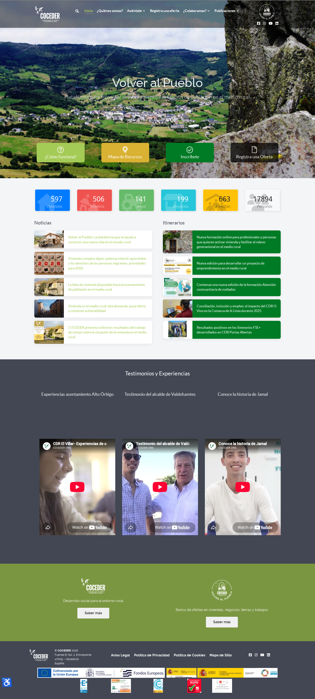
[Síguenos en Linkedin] (268, 655)
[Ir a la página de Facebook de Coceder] (250, 655)
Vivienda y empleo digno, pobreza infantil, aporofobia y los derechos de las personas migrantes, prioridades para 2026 (107, 263)
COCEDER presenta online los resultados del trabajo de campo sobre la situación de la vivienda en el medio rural (107, 332)
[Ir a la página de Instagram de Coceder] (256, 655)
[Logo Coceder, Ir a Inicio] (47, 14)
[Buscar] (77, 10)
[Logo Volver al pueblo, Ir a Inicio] (266, 11)
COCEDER (65, 650)
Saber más (93, 613)
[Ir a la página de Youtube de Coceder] (262, 655)
